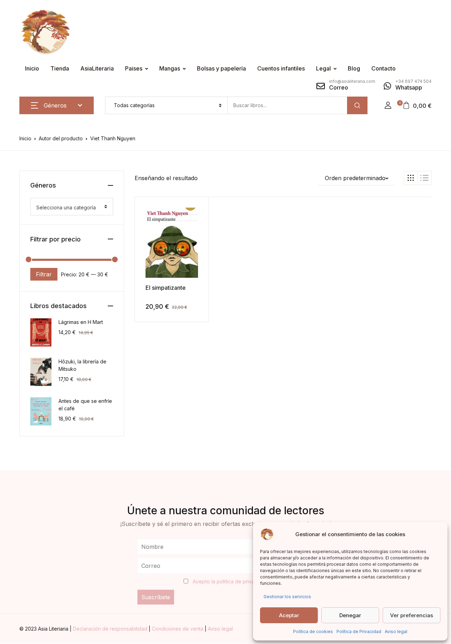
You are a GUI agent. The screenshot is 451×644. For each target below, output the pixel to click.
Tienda (59, 68)
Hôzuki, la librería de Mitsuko (82, 365)
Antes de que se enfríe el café (85, 404)
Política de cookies (313, 631)
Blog (354, 68)
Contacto (383, 68)
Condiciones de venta (178, 629)
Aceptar (289, 615)
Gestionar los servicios (287, 596)
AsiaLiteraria (97, 68)
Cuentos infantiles (281, 68)
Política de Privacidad (358, 631)
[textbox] (68, 208)
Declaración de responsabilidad (111, 629)
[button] (388, 105)
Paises (133, 68)
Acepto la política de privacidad (230, 581)
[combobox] (71, 206)
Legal (323, 68)
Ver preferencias (411, 615)
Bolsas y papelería (221, 68)
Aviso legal (396, 631)
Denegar (350, 615)
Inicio (32, 68)
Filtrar (44, 274)
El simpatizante (166, 287)
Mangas (169, 68)
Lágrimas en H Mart (80, 322)
